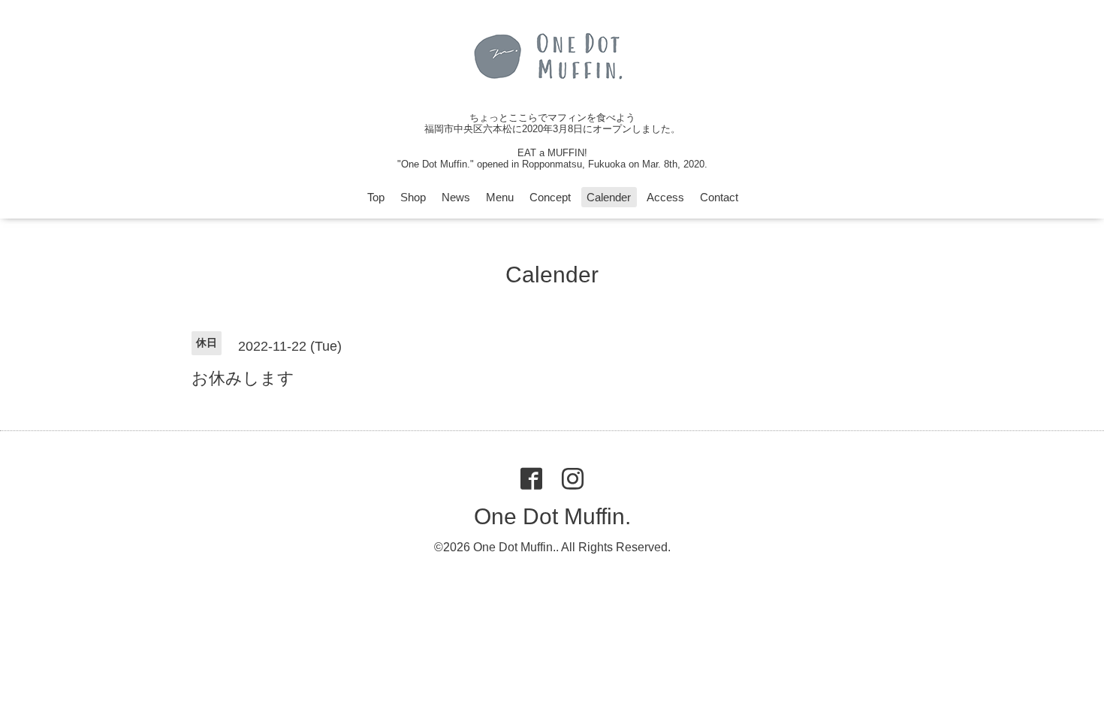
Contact (719, 197)
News (456, 197)
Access (665, 197)
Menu (500, 197)
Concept (550, 197)
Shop (413, 197)
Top (376, 197)
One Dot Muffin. (552, 516)
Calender (609, 197)
